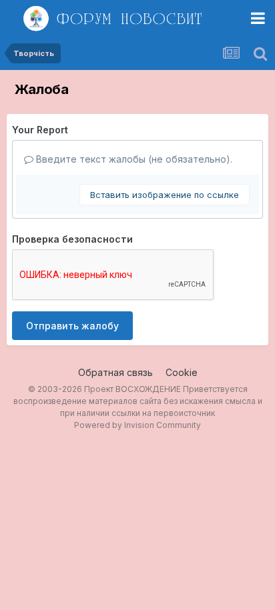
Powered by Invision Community (137, 425)
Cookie (182, 372)
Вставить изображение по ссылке (164, 194)
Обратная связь (115, 372)
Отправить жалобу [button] (72, 325)
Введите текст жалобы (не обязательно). (132, 159)
